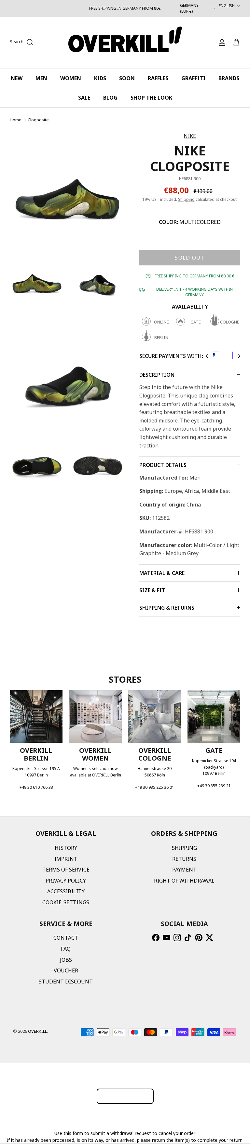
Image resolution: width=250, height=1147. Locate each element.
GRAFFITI (193, 78)
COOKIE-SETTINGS (65, 902)
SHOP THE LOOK (151, 97)
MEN (41, 78)
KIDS (100, 78)
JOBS (66, 959)
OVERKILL (37, 1031)
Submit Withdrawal (125, 1096)
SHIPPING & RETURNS (166, 607)
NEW (16, 78)
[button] (207, 356)
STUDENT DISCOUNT (66, 981)
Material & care (162, 573)
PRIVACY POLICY (66, 880)
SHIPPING (184, 847)
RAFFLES (158, 78)
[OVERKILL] (125, 42)
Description (156, 374)
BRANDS (228, 78)
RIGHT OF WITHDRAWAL (184, 880)
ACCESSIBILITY (66, 891)
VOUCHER (66, 970)
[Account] (220, 42)
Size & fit (152, 590)
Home (15, 120)
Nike (190, 136)
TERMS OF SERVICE (66, 869)
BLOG (110, 97)
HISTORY (66, 847)
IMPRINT (65, 858)
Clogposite (38, 120)
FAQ (66, 948)
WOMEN (70, 78)
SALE (84, 97)
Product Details (163, 465)
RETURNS (184, 858)
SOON (127, 78)
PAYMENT (184, 869)
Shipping (186, 199)
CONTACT (65, 937)
